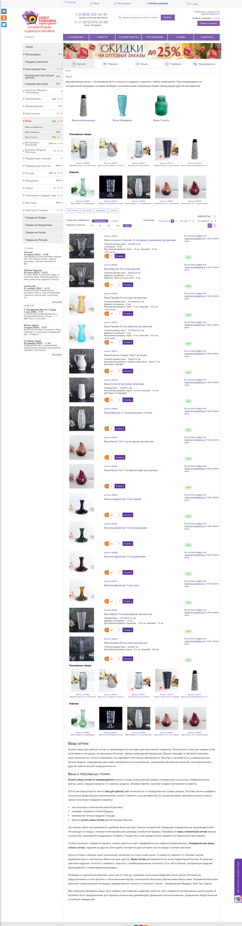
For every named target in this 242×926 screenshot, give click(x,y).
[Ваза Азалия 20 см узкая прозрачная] (81, 648)
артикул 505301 (111, 437)
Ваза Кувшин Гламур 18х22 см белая (125, 355)
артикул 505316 (111, 380)
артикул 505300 (111, 466)
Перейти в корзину (208, 23)
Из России (73, 210)
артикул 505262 (111, 610)
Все (127, 226)
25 (100, 226)
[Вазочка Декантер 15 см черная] (81, 504)
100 (118, 226)
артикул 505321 (111, 322)
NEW (188, 257)
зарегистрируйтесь (210, 13)
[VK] (4, 11)
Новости (102, 37)
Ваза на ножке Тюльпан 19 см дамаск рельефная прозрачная (139, 240)
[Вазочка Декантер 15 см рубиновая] (81, 562)
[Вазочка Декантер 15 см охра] (81, 591)
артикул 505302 (111, 409)
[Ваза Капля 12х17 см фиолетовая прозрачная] (81, 476)
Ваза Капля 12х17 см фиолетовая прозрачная (130, 470)
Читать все (57, 302)
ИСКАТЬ (168, 17)
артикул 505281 (111, 524)
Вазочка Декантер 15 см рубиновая (125, 556)
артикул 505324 (111, 236)
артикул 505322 (111, 293)
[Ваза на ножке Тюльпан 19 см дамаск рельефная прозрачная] (81, 245)
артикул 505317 (111, 351)
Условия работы (128, 37)
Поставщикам (154, 37)
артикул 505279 (111, 581)
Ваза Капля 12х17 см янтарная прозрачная (129, 441)
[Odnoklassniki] (4, 18)
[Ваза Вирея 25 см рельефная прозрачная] (81, 619)
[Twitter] (4, 24)
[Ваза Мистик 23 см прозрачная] (81, 274)
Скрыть (115, 221)
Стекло (113, 210)
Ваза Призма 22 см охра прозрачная (125, 297)
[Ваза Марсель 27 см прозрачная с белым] (81, 418)
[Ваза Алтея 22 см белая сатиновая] (81, 389)
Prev (73, 144)
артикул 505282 (111, 495)
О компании (76, 37)
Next (203, 144)
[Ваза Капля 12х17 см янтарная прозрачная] (81, 447)
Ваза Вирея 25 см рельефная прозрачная (128, 614)
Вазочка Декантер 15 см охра (121, 585)
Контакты (207, 37)
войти (199, 236)
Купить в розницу (158, 3)
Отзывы (180, 37)
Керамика (101, 210)
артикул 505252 (111, 639)
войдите (212, 11)
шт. (106, 256)
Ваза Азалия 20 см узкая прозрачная (125, 642)
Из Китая (87, 210)
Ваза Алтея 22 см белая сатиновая (124, 384)
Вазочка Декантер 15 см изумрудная (125, 527)
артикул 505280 (111, 552)
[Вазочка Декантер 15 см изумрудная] (81, 533)
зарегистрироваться (194, 238)
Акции (29, 46)
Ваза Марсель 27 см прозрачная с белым (128, 412)
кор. (111, 285)
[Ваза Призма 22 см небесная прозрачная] (81, 332)
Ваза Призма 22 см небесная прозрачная (128, 326)
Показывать (100, 221)
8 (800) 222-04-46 (93, 14)
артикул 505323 (111, 265)
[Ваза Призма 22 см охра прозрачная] (81, 303)
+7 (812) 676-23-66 (93, 22)
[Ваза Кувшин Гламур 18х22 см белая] (81, 361)
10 (91, 226)
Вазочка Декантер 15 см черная (122, 499)
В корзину (120, 256)
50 (109, 226)
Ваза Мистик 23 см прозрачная (122, 268)
